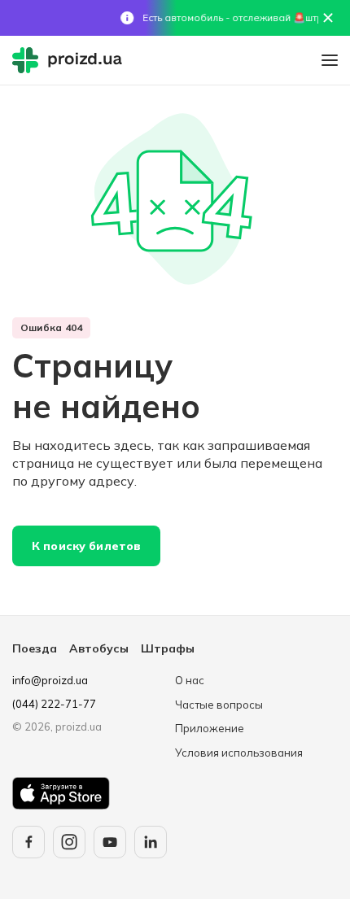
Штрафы (168, 648)
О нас (189, 680)
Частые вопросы (219, 704)
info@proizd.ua (50, 680)
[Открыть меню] (330, 60)
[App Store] (61, 793)
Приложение (209, 728)
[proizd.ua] (70, 60)
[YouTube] (110, 842)
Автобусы (99, 648)
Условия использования (239, 752)
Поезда (34, 648)
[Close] (328, 18)
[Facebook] (28, 842)
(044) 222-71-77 (54, 703)
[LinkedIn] (150, 842)
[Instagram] (69, 842)
